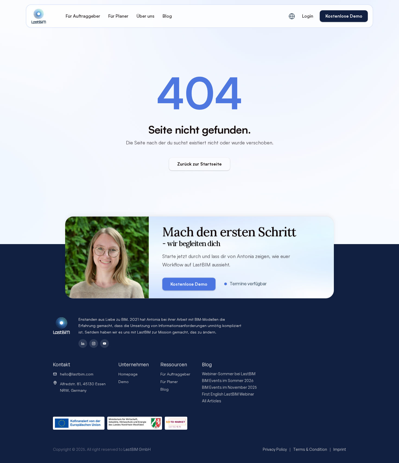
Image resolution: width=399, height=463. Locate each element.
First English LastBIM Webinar (228, 394)
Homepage (128, 374)
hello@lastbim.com (76, 374)
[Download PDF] (176, 423)
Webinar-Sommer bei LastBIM (228, 373)
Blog (164, 389)
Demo (123, 381)
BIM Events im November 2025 (229, 387)
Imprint (339, 449)
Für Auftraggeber (175, 374)
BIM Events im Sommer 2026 (228, 380)
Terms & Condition (310, 449)
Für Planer (169, 381)
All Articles (211, 401)
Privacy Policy (275, 449)
